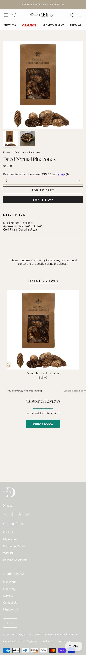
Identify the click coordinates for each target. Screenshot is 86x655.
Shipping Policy (29, 641)
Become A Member (15, 546)
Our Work (9, 582)
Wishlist (8, 553)
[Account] (71, 15)
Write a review (43, 424)
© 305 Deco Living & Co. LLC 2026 (21, 634)
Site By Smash (64, 641)
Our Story (9, 589)
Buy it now (43, 199)
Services (8, 595)
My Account (10, 539)
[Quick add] (7, 365)
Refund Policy (10, 641)
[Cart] (79, 15)
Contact (8, 532)
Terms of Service (52, 634)
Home (6, 152)
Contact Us (10, 602)
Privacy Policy (71, 634)
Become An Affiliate (15, 560)
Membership (11, 609)
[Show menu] (6, 15)
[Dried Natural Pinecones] (43, 330)
